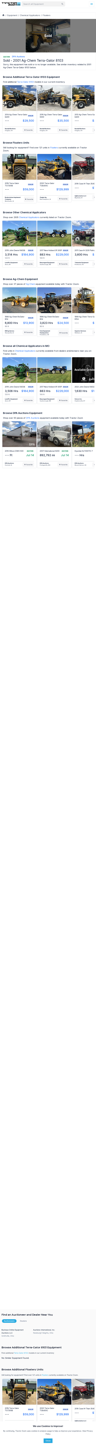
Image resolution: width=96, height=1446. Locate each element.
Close (48, 1441)
